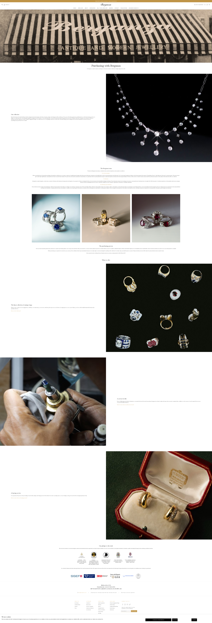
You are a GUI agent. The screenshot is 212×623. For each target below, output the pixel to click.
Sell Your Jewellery (102, 8)
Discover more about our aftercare (125, 404)
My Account (88, 604)
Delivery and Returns (90, 608)
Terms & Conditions (101, 609)
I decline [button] (175, 619)
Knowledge (92, 8)
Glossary (99, 604)
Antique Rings (112, 604)
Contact (117, 8)
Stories (99, 606)
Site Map (99, 613)
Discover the (15, 310)
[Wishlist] (209, 4)
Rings (74, 8)
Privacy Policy (100, 611)
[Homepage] (106, 5)
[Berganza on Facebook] (123, 604)
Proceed (134, 611)
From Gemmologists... (106, 173)
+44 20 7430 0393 (110, 587)
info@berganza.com (82, 592)
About (86, 8)
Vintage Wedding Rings (114, 606)
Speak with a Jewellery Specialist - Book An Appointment (106, 1)
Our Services (88, 609)
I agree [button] (194, 619)
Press (76, 608)
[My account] (205, 4)
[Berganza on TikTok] (130, 604)
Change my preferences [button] (158, 619)
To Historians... (106, 178)
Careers (76, 606)
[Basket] (207, 4)
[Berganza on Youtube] (127, 604)
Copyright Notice (101, 608)
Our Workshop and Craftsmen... (106, 184)
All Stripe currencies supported (128, 592)
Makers (111, 8)
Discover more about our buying (19, 497)
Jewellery (80, 8)
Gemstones (112, 609)
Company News (77, 604)
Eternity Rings (112, 608)
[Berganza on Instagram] (125, 604)
